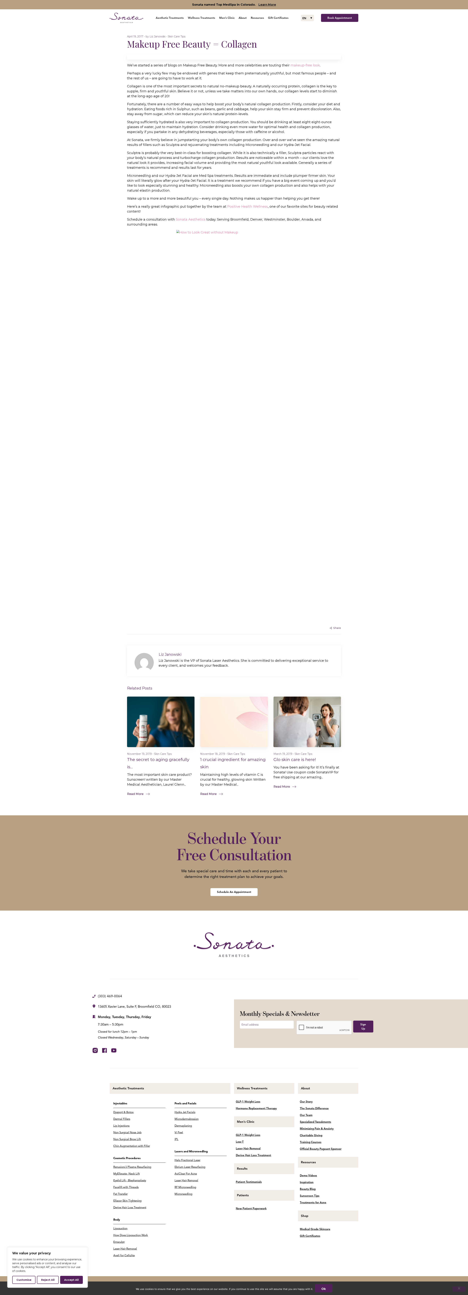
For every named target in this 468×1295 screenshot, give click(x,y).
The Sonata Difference (314, 1108)
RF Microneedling (185, 1187)
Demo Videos (308, 1175)
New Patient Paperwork (251, 1208)
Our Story (306, 1101)
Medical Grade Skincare (315, 1229)
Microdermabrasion (187, 1119)
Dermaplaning (183, 1125)
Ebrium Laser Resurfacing (190, 1167)
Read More (135, 794)
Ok (323, 1289)
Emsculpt (118, 1242)
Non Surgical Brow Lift (127, 1139)
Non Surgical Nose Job (127, 1132)
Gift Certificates (310, 1236)
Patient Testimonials (249, 1182)
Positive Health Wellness (247, 207)
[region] (47, 1267)
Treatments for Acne (313, 1202)
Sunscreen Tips (309, 1195)
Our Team (306, 1115)
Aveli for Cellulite (124, 1255)
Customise (23, 1279)
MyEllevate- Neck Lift (126, 1173)
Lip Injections (121, 1125)
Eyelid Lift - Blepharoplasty (129, 1180)
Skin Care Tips (176, 36)
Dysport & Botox (123, 1112)
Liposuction (120, 1228)
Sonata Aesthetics (190, 219)
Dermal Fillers (121, 1119)
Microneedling (183, 1194)
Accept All (71, 1279)
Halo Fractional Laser (187, 1160)
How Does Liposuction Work (130, 1235)
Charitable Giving (311, 1135)
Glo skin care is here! (294, 759)
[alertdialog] (234, 4)
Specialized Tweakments (315, 1122)
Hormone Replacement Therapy (256, 1108)
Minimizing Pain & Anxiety (317, 1128)
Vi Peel (179, 1132)
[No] (458, 1289)
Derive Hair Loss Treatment (129, 1207)
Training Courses (310, 1142)
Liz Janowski (157, 36)
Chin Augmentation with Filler (131, 1146)
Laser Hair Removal (125, 1248)
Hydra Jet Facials (185, 1112)
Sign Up (363, 1026)
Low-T (240, 1141)
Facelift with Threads (126, 1187)
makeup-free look (305, 65)
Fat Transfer (120, 1194)
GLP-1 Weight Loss (248, 1101)
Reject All (47, 1279)
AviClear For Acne (186, 1173)
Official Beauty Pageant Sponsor (320, 1149)
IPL (176, 1139)
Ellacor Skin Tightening (127, 1200)
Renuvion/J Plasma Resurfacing (132, 1167)
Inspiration (307, 1182)
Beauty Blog (308, 1189)
